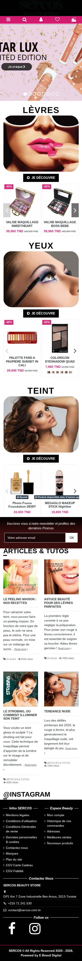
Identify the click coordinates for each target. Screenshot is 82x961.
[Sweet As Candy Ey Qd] (70, 372)
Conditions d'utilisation (21, 821)
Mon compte (55, 815)
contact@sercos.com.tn (24, 910)
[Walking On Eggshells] (53, 372)
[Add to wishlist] (25, 215)
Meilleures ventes (59, 837)
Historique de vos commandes (59, 823)
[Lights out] (48, 372)
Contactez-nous (17, 848)
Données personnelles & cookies (21, 839)
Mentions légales (17, 815)
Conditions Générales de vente (21, 829)
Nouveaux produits (60, 843)
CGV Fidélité (14, 871)
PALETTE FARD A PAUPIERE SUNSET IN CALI (22, 361)
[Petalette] (57, 372)
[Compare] (17, 215)
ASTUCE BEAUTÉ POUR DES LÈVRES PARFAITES (58, 602)
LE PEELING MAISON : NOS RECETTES (20, 601)
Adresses (53, 831)
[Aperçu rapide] (22, 221)
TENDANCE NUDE (57, 711)
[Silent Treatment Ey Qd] (66, 372)
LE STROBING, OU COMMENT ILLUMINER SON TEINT (20, 715)
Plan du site (14, 859)
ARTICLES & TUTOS (17, 779)
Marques (12, 853)
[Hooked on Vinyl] (61, 372)
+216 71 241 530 (20, 903)
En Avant (11, 659)
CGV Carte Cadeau (19, 865)
